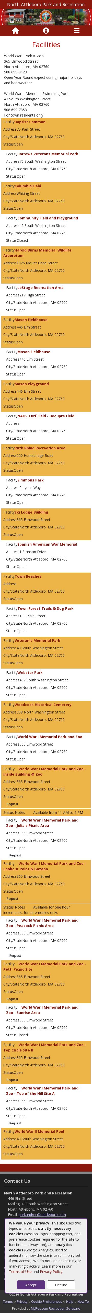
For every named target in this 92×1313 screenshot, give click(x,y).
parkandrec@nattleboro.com (42, 1214)
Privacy (22, 1301)
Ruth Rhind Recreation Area (40, 448)
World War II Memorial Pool (39, 1131)
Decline (61, 1284)
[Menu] (76, 30)
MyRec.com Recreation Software (55, 1308)
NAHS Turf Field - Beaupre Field (45, 415)
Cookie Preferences (46, 1301)
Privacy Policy (51, 1271)
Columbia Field (28, 186)
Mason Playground (32, 383)
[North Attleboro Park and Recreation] (46, 16)
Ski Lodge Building (31, 512)
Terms (8, 1301)
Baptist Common (30, 121)
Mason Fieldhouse (31, 319)
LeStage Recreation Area (40, 287)
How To (83, 1301)
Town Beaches (28, 576)
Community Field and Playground (47, 218)
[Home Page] (15, 30)
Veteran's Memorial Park (37, 640)
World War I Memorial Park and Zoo (49, 736)
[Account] (46, 30)
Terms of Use (20, 1271)
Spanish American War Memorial (47, 544)
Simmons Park (30, 480)
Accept (31, 1284)
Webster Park (30, 672)
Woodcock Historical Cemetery (43, 704)
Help (69, 1301)
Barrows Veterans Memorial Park (47, 153)
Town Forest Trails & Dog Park (45, 608)
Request (12, 804)
